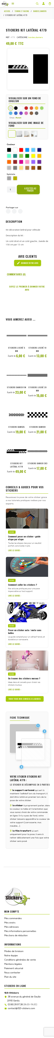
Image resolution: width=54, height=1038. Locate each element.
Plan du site (10, 976)
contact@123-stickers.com (21, 1008)
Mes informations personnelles (20, 931)
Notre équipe (11, 955)
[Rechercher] (37, 3)
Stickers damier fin (16, 387)
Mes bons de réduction (16, 935)
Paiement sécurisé (13, 968)
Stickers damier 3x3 (37, 463)
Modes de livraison (13, 951)
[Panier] (50, 3)
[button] (28, 189)
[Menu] (12, 3)
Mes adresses (11, 926)
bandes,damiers (35, 37)
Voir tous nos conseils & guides (25, 698)
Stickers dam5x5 (16, 426)
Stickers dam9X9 (37, 426)
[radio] (9, 150)
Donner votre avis (27, 263)
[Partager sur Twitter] (14, 211)
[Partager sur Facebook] (8, 211)
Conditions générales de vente (20, 959)
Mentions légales (13, 964)
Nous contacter (12, 972)
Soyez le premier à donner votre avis (27, 288)
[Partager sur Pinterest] (20, 211)
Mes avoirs (9, 922)
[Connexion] (43, 3)
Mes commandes (13, 918)
